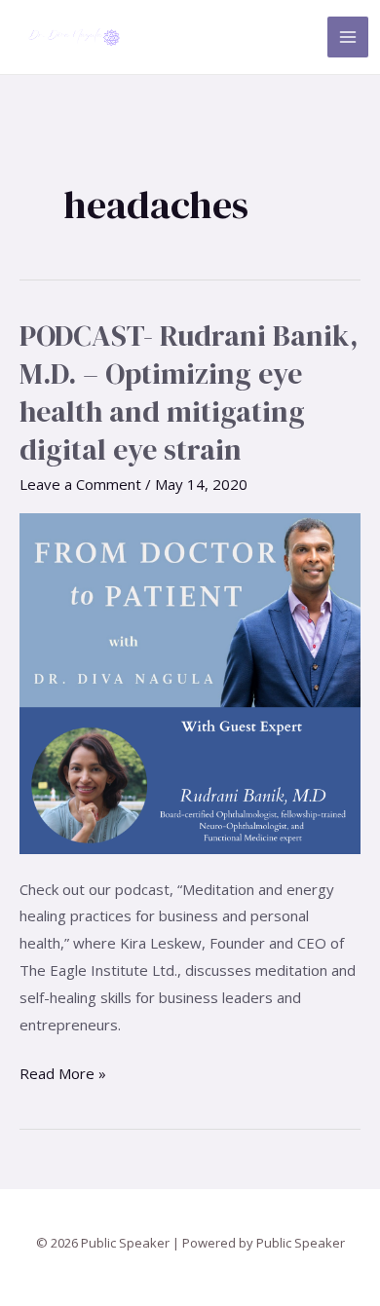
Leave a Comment (80, 484)
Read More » (62, 1072)
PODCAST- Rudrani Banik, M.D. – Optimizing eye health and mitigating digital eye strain (189, 392)
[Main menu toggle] (348, 37)
